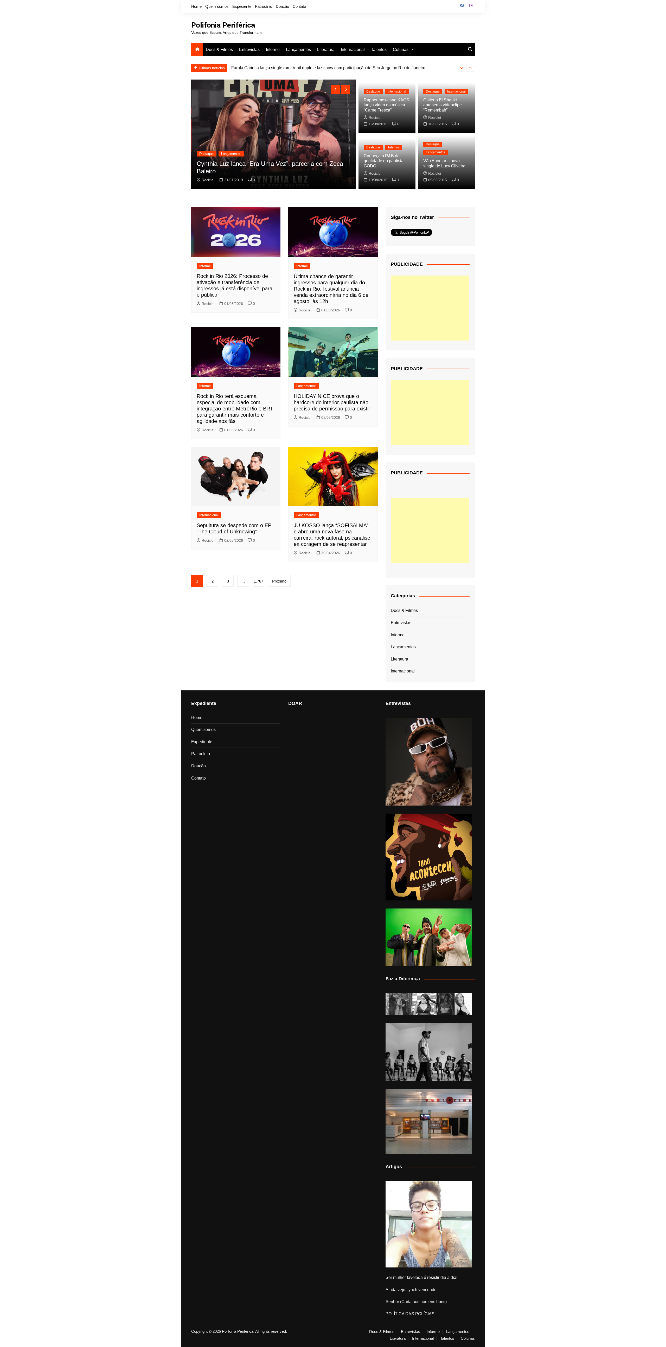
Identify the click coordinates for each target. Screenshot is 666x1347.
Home (196, 6)
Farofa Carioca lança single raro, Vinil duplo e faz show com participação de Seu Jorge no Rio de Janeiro (328, 68)
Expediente (241, 6)
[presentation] (461, 68)
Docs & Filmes (219, 49)
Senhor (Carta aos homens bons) (416, 1301)
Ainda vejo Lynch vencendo (411, 1289)
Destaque (206, 154)
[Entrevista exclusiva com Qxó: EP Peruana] (429, 762)
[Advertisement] (430, 308)
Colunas (400, 49)
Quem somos (217, 6)
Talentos (379, 49)
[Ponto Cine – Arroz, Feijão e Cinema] (429, 1121)
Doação (282, 6)
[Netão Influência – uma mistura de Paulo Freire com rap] (429, 1052)
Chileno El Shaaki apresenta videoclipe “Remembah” (442, 105)
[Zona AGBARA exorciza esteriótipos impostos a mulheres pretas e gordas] (429, 1004)
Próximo (279, 581)
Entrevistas (249, 49)
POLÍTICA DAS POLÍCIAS (410, 1314)
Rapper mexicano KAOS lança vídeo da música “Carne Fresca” (386, 105)
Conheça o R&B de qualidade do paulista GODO (384, 161)
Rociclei (208, 180)
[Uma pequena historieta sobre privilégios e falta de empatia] (429, 1224)
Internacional (353, 49)
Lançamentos (298, 49)
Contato (299, 6)
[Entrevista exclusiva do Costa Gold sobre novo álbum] (429, 937)
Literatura (326, 49)
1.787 (258, 581)
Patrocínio (263, 6)
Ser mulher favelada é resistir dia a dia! (421, 1277)
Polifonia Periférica (223, 25)
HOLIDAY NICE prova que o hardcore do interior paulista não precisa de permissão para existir (332, 402)
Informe (273, 49)
